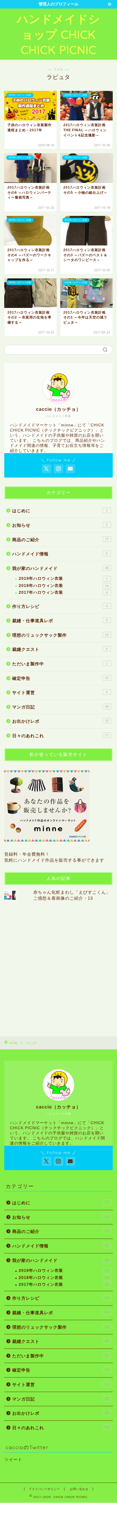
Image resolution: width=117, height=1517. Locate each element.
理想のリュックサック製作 (60, 635)
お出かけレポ (60, 721)
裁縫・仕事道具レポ (60, 620)
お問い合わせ (79, 1489)
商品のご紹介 (60, 539)
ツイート (13, 1459)
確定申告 (60, 678)
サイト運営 (60, 692)
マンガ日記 (60, 707)
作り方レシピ (60, 606)
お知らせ (60, 525)
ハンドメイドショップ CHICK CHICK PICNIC (58, 34)
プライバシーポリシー (44, 1489)
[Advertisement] (58, 968)
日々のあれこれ (60, 735)
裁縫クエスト (60, 649)
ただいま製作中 (60, 663)
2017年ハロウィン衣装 (63, 592)
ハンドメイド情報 (60, 553)
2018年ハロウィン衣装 (63, 586)
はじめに (60, 510)
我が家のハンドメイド (60, 568)
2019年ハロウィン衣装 (63, 578)
